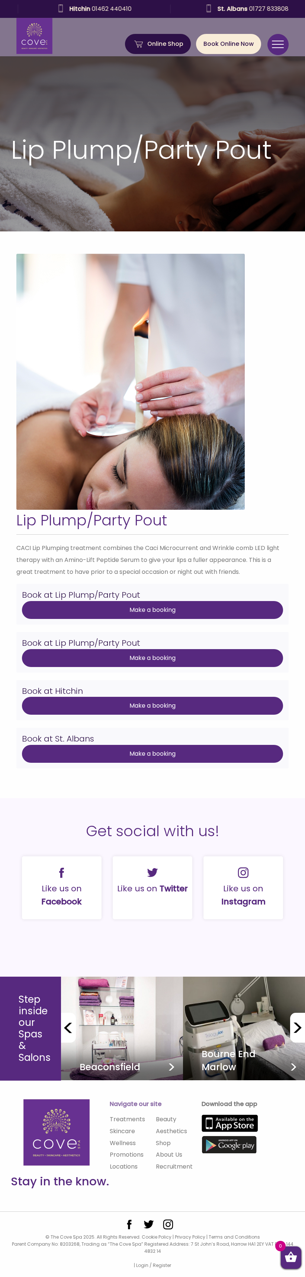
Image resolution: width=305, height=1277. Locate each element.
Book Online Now (228, 43)
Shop (163, 1143)
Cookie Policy (156, 1237)
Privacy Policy (190, 1237)
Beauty (166, 1119)
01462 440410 (83, 8)
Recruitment (174, 1166)
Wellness (123, 1143)
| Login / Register (152, 1265)
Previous (68, 1028)
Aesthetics (171, 1131)
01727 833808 (235, 8)
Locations (124, 1166)
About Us (169, 1154)
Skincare (122, 1131)
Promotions (127, 1154)
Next (297, 1028)
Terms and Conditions (234, 1237)
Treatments (127, 1119)
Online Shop (165, 43)
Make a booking (152, 610)
